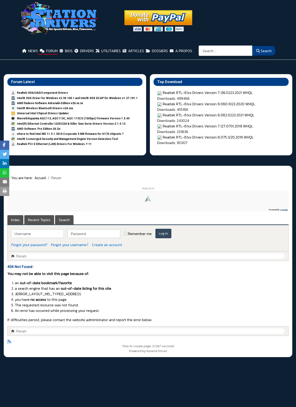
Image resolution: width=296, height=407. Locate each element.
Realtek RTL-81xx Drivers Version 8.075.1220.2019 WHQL (208, 137)
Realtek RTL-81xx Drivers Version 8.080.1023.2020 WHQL (209, 104)
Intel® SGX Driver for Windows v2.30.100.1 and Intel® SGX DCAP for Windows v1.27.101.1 (77, 98)
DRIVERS (87, 51)
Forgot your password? (29, 244)
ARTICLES (136, 51)
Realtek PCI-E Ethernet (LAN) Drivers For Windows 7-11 (54, 144)
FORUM (52, 51)
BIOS (69, 51)
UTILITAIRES (111, 51)
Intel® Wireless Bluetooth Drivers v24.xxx (45, 108)
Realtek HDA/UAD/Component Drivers (42, 92)
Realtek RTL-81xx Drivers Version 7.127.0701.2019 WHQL (208, 126)
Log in (163, 233)
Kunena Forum (156, 351)
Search (266, 51)
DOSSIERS (160, 51)
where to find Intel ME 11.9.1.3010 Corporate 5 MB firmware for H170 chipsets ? (70, 134)
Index (15, 220)
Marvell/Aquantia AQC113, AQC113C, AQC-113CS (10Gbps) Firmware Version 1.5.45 (73, 118)
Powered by (137, 351)
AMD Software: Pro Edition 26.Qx (38, 128)
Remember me (140, 233)
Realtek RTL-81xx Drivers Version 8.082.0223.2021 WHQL (208, 115)
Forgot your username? (69, 244)
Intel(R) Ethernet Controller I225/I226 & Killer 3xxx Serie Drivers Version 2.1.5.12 (71, 123)
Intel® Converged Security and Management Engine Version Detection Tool (67, 139)
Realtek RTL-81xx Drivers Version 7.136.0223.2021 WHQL (208, 92)
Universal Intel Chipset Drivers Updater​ (43, 113)
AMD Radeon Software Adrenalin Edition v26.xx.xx (50, 103)
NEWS (33, 51)
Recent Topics (39, 220)
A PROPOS (183, 51)
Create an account (107, 244)
